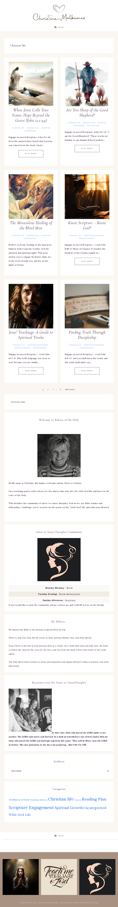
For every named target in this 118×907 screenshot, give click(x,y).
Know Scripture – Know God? (87, 225)
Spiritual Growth (87, 238)
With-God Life (93, 126)
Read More (31, 154)
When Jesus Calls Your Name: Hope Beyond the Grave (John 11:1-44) (31, 115)
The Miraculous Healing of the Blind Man (31, 225)
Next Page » (70, 389)
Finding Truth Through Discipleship (87, 335)
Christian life (18, 128)
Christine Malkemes (59, 12)
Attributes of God (19, 799)
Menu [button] (61, 27)
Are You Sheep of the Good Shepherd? (87, 112)
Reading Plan (33, 128)
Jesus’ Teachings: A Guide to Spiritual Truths (31, 335)
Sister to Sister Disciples (85, 903)
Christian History (39, 800)
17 (60, 389)
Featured (77, 800)
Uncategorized (40, 348)
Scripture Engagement (94, 235)
